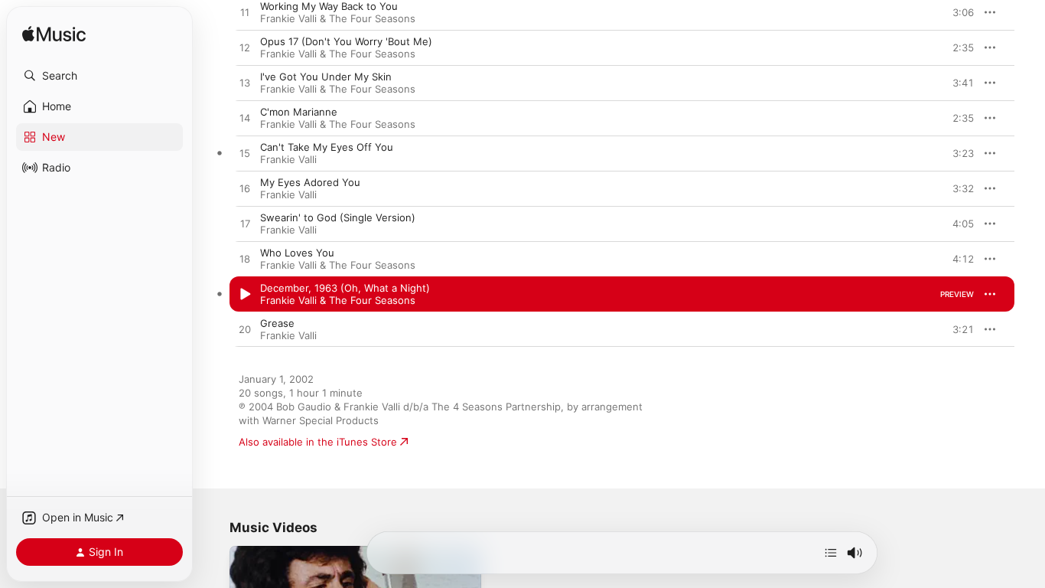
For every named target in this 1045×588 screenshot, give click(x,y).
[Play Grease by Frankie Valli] (245, 330)
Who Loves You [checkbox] (297, 253)
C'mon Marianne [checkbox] (298, 112)
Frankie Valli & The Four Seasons (337, 18)
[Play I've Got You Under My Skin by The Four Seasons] (245, 83)
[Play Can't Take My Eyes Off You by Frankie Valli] (245, 154)
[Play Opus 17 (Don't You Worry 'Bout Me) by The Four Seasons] (245, 48)
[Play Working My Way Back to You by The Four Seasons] (245, 13)
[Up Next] (831, 553)
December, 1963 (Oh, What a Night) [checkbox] (345, 288)
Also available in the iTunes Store (318, 442)
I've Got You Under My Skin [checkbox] (326, 76)
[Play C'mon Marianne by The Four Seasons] (245, 119)
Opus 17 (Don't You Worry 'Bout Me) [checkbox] (346, 41)
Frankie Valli (288, 159)
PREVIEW (957, 12)
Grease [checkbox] (277, 323)
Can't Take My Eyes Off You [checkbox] (326, 147)
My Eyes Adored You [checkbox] (310, 182)
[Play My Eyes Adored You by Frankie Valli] (245, 189)
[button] (99, 76)
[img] (54, 35)
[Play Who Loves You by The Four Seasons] (245, 259)
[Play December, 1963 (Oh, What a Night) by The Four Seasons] (245, 295)
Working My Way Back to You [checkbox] (329, 6)
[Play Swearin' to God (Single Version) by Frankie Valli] (245, 224)
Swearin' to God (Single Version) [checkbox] (337, 217)
